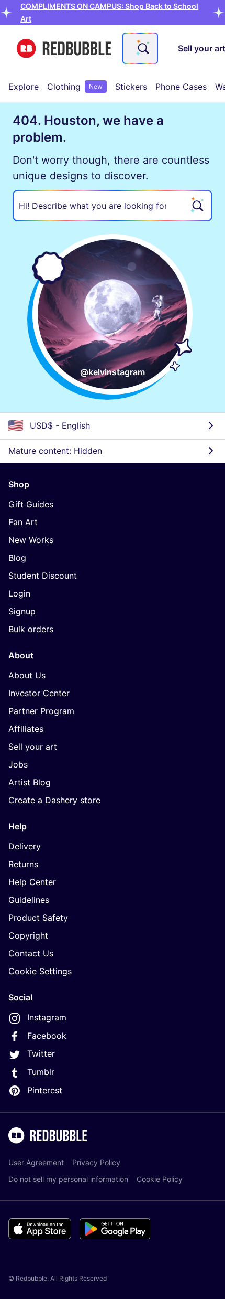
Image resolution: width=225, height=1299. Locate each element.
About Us (27, 675)
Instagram (46, 1017)
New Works (30, 540)
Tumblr (40, 1072)
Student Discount (42, 575)
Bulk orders (30, 629)
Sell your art (32, 746)
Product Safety (38, 917)
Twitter (41, 1053)
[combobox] (140, 48)
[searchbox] (112, 205)
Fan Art (23, 522)
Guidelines (28, 900)
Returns (23, 864)
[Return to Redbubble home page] (64, 48)
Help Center (32, 882)
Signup (22, 611)
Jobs (18, 764)
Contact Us (30, 953)
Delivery (24, 846)
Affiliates (25, 728)
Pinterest (44, 1090)
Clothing (75, 86)
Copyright (28, 935)
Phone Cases (181, 86)
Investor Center (39, 693)
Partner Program (41, 711)
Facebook (46, 1035)
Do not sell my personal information (68, 1179)
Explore (23, 86)
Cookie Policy (160, 1179)
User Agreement (36, 1162)
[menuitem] (23, 86)
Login (19, 593)
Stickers (131, 86)
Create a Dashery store (54, 800)
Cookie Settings (40, 971)
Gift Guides (30, 504)
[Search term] (142, 48)
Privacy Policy (96, 1162)
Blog (17, 557)
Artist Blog (29, 782)
